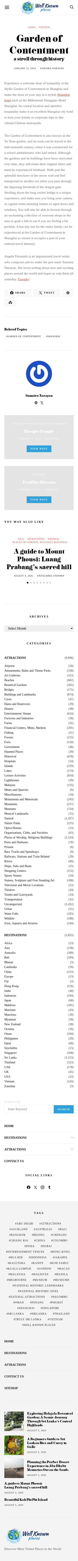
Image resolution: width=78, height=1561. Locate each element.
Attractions (35, 539)
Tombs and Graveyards (18, 894)
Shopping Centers (15, 870)
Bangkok (18, 1234)
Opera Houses (12, 828)
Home (9, 1126)
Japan (7, 1000)
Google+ (24, 279)
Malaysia (9, 785)
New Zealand (12, 1024)
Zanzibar (9, 1086)
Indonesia (10, 995)
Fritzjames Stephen (50, 576)
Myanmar (10, 1019)
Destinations (15, 935)
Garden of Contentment (24, 336)
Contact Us (14, 1161)
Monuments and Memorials (21, 799)
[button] (27, 582)
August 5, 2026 (36, 1430)
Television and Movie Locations (24, 885)
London (45, 1268)
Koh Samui (59, 1263)
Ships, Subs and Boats (17, 866)
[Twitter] (35, 1187)
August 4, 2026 (23, 576)
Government (12, 747)
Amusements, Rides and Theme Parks (27, 670)
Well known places (40, 1325)
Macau (64, 1268)
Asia (21, 539)
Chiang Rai (19, 1240)
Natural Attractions (27, 1296)
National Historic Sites (39, 1291)
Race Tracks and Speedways (21, 851)
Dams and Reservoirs (17, 704)
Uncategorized (13, 904)
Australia (9, 952)
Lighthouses (11, 780)
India (7, 990)
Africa (8, 943)
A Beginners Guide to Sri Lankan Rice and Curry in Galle (47, 1443)
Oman (8, 1033)
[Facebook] (29, 1187)
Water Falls (11, 913)
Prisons (8, 847)
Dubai (47, 1246)
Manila (62, 1274)
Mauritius (10, 1014)
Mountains (10, 804)
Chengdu (59, 1234)
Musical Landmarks (16, 813)
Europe (8, 976)
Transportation (13, 899)
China (32, 27)
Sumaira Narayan (52, 68)
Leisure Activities (15, 775)
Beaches (9, 680)
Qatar (7, 1043)
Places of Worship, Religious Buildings (39, 423)
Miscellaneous (12, 794)
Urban (8, 909)
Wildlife (9, 918)
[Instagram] (42, 1187)
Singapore (10, 1052)
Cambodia (10, 967)
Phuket (57, 1302)
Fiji (6, 981)
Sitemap (11, 1388)
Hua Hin (16, 1257)
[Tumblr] (49, 1187)
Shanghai (53, 336)
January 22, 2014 (25, 68)
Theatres (9, 890)
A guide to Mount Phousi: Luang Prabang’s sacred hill (39, 559)
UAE (7, 1067)
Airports (9, 666)
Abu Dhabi (25, 1223)
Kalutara (17, 1263)
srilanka (39, 1313)
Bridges (9, 689)
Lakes (7, 770)
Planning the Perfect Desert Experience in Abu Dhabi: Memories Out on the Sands (48, 1466)
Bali (6, 957)
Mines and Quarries (16, 789)
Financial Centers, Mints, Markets (25, 727)
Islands (8, 766)
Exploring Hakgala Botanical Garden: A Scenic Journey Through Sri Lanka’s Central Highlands (50, 1419)
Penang (38, 1302)
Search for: (12, 1102)
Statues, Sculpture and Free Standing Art (29, 880)
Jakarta (61, 1257)
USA (7, 1076)
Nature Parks (12, 823)
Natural (44, 27)
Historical (10, 756)
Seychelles (10, 1048)
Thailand (9, 1062)
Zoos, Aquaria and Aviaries (20, 923)
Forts (7, 742)
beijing (39, 1234)
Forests (8, 737)
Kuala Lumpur (19, 1268)
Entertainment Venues (17, 713)
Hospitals (10, 761)
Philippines (11, 1038)
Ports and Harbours (16, 842)
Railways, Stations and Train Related (27, 856)
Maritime (10, 1010)
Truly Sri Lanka (28, 1319)
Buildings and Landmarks (20, 694)
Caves (7, 699)
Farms (8, 723)
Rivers (8, 861)
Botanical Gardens (15, 685)
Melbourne (17, 1280)
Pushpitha (52, 438)
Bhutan (8, 962)
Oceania (9, 1029)
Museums (39, 474)
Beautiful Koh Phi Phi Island (25, 1500)
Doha (30, 1246)
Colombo (60, 1240)
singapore (50, 1308)
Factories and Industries (18, 718)
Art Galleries (12, 675)
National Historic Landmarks (39, 1285)
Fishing (8, 732)
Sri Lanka (10, 1057)
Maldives (9, 1005)
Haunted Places (13, 751)
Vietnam (9, 1081)
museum (40, 1280)
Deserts (8, 708)
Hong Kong (11, 986)
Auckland (19, 1229)
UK (6, 1072)
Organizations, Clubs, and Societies (26, 832)
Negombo (60, 1296)
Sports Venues (12, 875)
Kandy (38, 1263)
